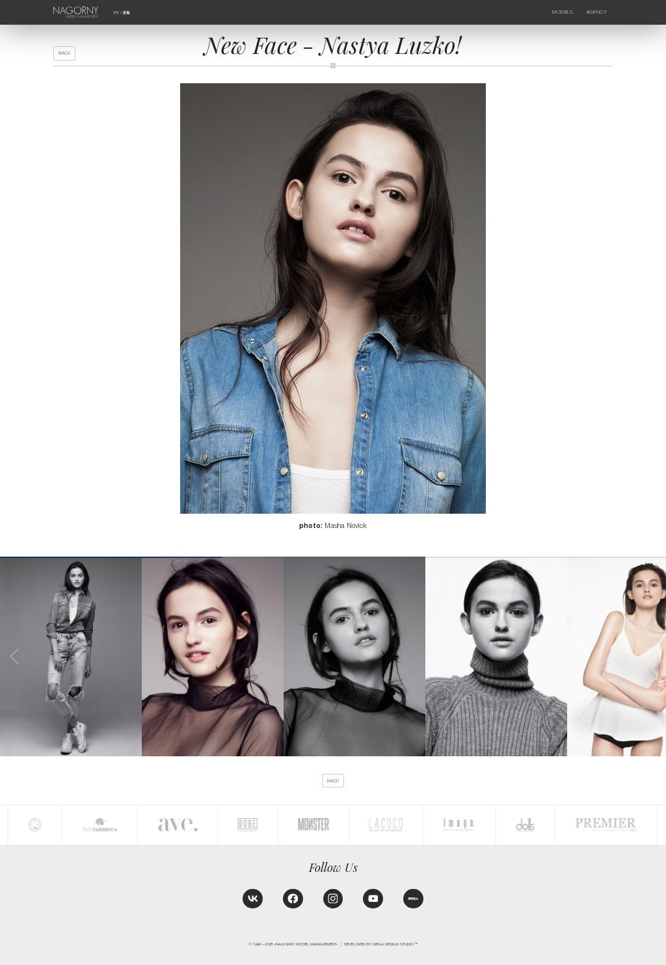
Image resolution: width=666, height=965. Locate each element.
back (64, 53)
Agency (597, 12)
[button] (651, 656)
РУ (116, 13)
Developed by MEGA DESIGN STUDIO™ (381, 944)
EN (126, 13)
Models (562, 12)
